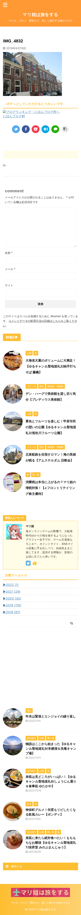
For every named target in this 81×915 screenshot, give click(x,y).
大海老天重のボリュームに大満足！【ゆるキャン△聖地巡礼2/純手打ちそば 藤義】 (51, 366)
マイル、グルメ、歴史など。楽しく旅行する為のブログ (40, 902)
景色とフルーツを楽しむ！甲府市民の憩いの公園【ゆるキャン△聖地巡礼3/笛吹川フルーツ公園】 (51, 427)
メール (10, 269)
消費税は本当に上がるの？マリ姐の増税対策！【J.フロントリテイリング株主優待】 (51, 488)
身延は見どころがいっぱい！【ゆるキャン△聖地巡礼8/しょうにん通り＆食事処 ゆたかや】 (51, 781)
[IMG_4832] (45, 129)
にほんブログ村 (14, 116)
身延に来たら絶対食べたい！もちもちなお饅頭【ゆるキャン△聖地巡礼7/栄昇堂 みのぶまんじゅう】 (51, 842)
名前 (9, 252)
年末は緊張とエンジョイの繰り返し (51, 716)
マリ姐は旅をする (47, 14)
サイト (9, 285)
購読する (16, 866)
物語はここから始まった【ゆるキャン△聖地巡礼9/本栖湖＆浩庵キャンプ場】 (51, 748)
